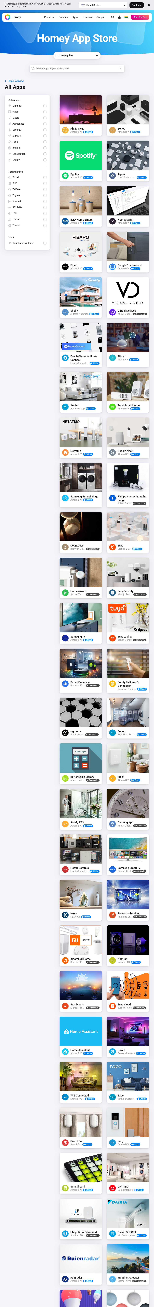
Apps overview (16, 81)
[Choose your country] (126, 17)
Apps (75, 17)
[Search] (113, 17)
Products (49, 17)
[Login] (119, 17)
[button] (103, 5)
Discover (87, 17)
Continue (136, 5)
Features (63, 17)
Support (101, 17)
